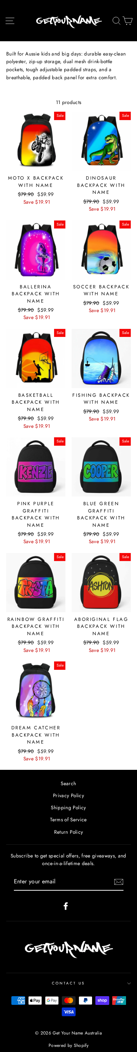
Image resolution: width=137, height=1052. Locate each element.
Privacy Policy (68, 795)
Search (68, 783)
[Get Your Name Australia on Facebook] (66, 906)
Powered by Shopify (68, 1045)
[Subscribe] (118, 882)
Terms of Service (68, 819)
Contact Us (68, 983)
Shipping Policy (68, 807)
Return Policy (68, 832)
